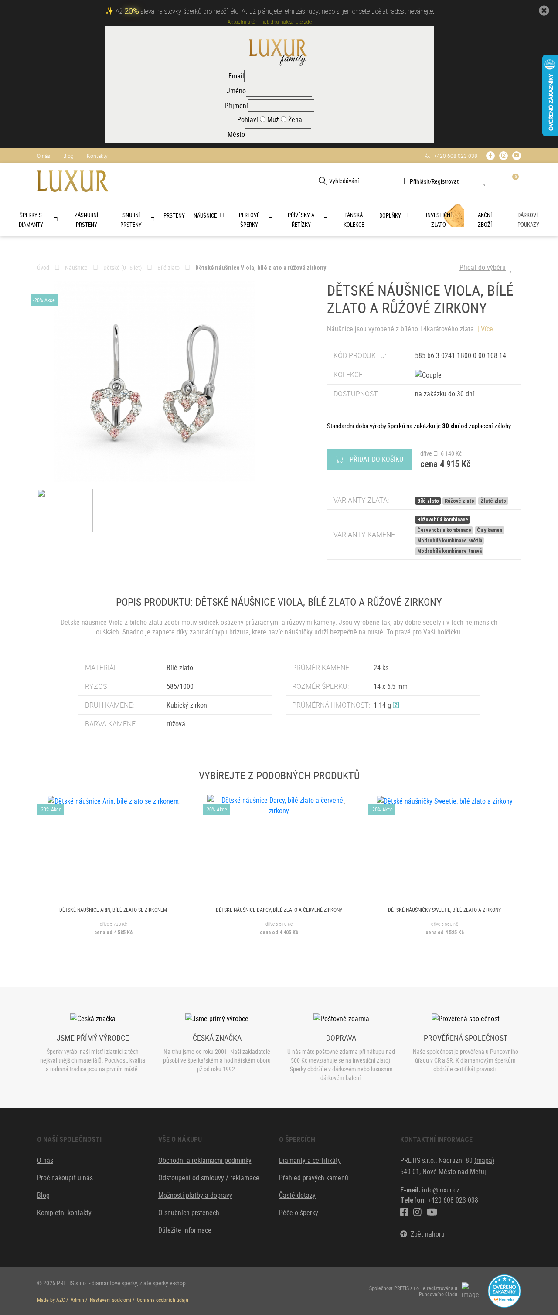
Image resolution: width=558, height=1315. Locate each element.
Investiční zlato (439, 219)
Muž (272, 119)
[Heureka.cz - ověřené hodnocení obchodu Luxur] (504, 1290)
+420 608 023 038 (453, 155)
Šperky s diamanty (31, 219)
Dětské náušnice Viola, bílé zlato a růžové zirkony (260, 267)
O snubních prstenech (188, 1212)
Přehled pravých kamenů (313, 1177)
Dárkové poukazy (528, 219)
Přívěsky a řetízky (301, 219)
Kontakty (97, 155)
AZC (60, 1299)
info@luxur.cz (440, 1190)
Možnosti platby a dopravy (195, 1195)
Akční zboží (485, 219)
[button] (396, 705)
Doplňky (390, 215)
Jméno (236, 90)
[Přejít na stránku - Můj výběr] (491, 181)
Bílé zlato (168, 267)
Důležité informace (184, 1230)
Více (487, 329)
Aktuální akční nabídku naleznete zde (270, 22)
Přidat (376, 459)
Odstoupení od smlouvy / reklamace (208, 1177)
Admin (77, 1299)
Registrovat (445, 181)
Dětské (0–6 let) (122, 267)
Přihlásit (419, 181)
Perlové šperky (249, 219)
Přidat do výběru (482, 267)
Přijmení (236, 105)
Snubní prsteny (131, 219)
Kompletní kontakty (64, 1212)
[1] (322, 181)
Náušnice (205, 215)
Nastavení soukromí (110, 1299)
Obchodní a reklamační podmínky (205, 1160)
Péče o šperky (298, 1212)
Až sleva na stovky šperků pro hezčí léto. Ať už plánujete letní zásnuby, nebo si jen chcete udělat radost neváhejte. (275, 11)
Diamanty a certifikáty (310, 1160)
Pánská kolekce (354, 219)
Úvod (43, 267)
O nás (43, 155)
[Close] (544, 10)
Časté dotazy (297, 1195)
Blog (68, 155)
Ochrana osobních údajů (162, 1299)
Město (236, 134)
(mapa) (484, 1160)
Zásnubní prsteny (86, 219)
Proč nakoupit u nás (65, 1177)
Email (236, 76)
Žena (294, 119)
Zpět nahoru (426, 1234)
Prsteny (174, 215)
